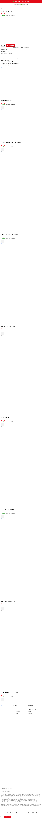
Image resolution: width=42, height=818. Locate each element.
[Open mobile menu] (1, 4)
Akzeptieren (7, 816)
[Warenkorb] (41, 4)
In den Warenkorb (10, 45)
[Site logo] (17, 4)
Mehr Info (2, 816)
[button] (2, 107)
